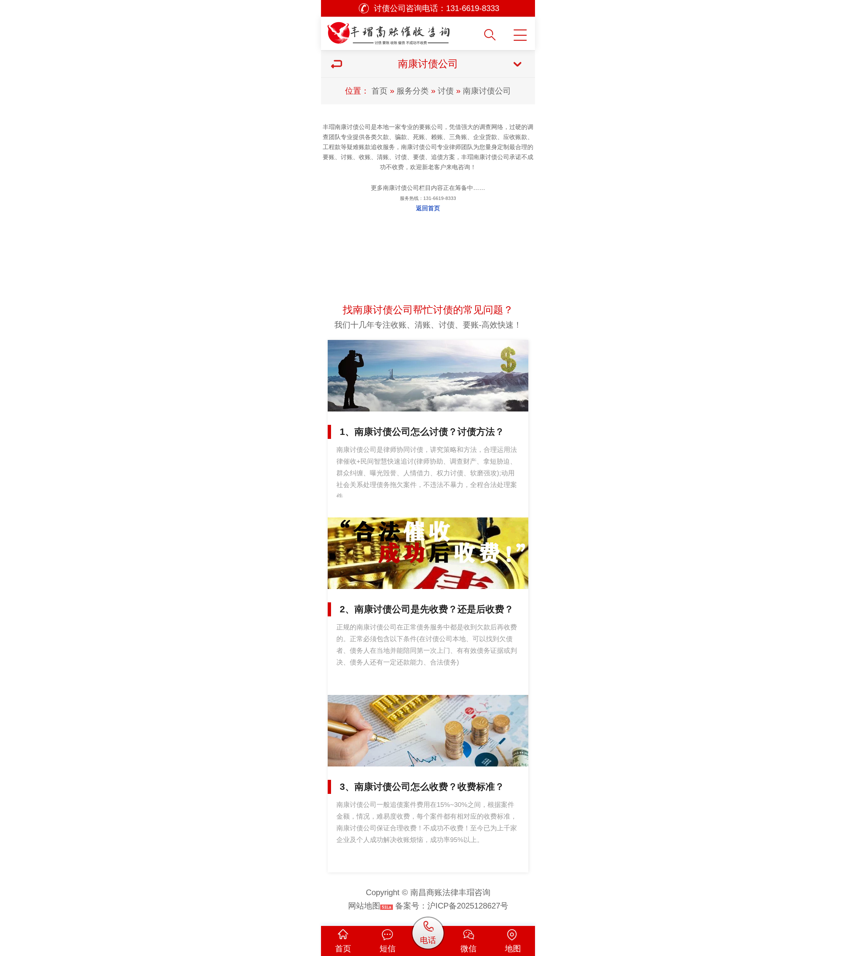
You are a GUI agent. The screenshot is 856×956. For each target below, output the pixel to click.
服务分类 (413, 90)
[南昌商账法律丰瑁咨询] (402, 31)
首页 (379, 90)
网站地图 (364, 905)
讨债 (446, 90)
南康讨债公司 (487, 90)
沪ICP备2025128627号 (467, 905)
